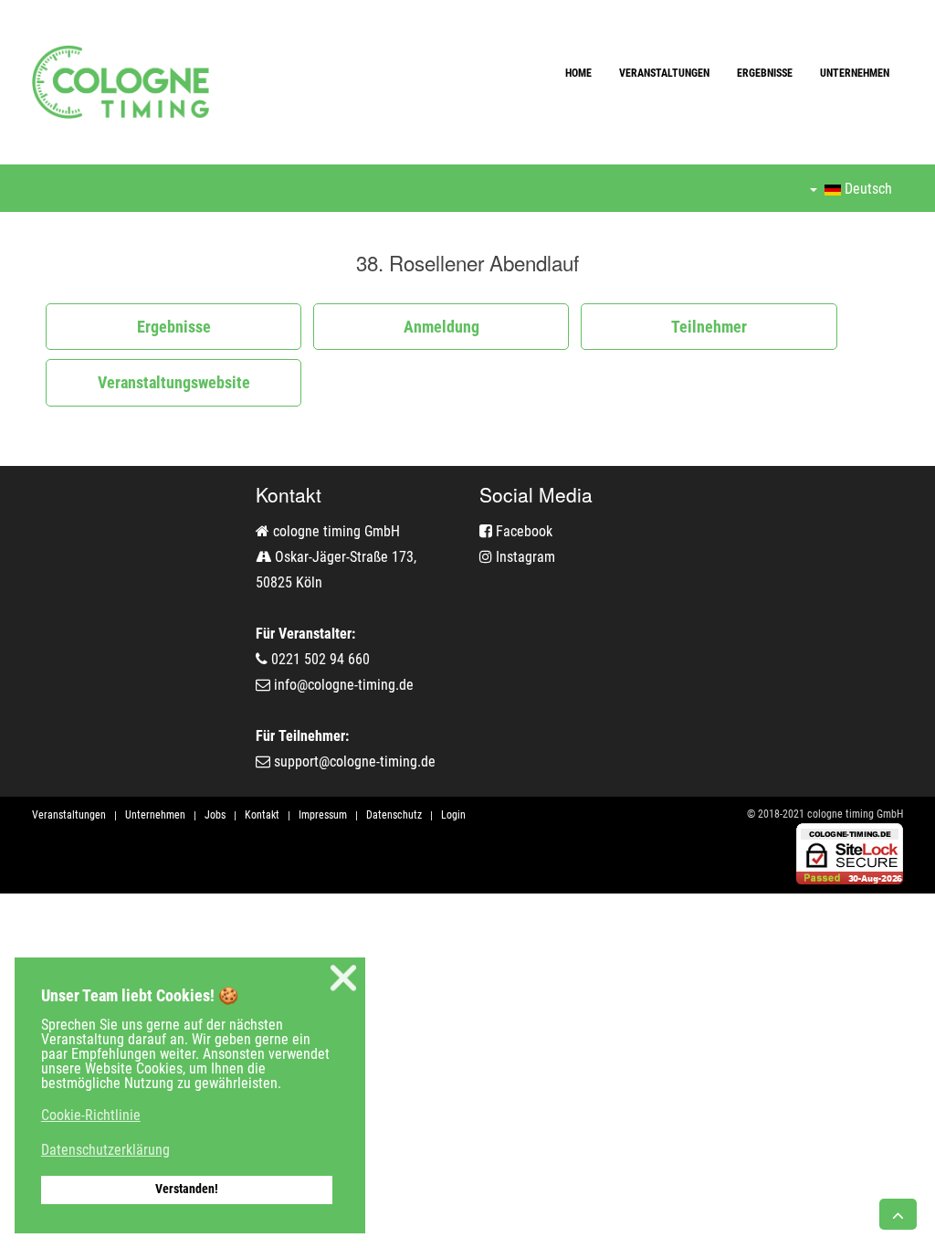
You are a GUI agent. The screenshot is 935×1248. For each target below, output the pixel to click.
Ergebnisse (765, 73)
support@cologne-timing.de (355, 761)
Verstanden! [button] (186, 1189)
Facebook (522, 531)
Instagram (523, 557)
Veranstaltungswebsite (174, 382)
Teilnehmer (709, 326)
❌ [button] (343, 978)
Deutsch (866, 188)
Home (578, 73)
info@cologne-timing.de (344, 684)
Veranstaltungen (664, 73)
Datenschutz (394, 815)
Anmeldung (441, 326)
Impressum (323, 815)
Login (453, 815)
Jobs (215, 815)
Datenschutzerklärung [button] (105, 1149)
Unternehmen (854, 73)
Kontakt (262, 815)
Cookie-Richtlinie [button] (91, 1115)
